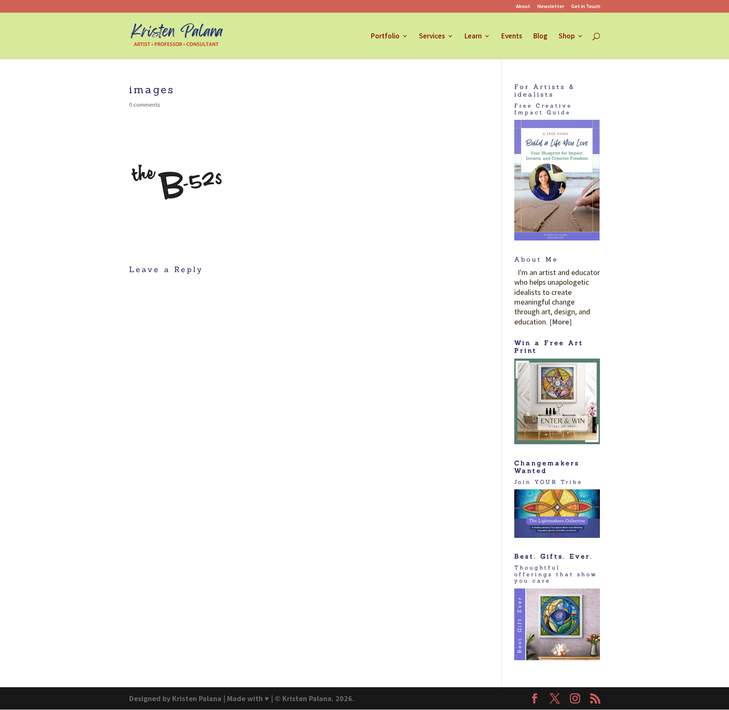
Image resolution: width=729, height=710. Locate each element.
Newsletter (550, 6)
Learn (473, 36)
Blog (540, 36)
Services (432, 36)
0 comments (144, 104)
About (523, 6)
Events (511, 36)
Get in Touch (585, 6)
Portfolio (385, 36)
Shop (567, 36)
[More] (560, 322)
